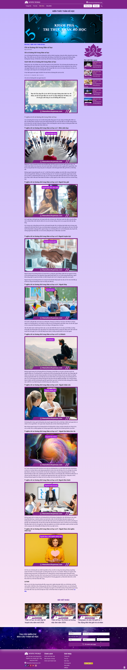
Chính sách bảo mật (49, 656)
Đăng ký (96, 6)
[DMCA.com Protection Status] (88, 663)
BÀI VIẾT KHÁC (63, 600)
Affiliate (66, 667)
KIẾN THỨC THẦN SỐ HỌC (63, 11)
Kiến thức (41, 6)
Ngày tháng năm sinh (73, 636)
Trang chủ (28, 6)
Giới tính (70, 631)
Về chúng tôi (67, 663)
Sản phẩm (49, 6)
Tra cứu (35, 6)
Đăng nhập (88, 6)
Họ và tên (85, 631)
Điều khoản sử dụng (49, 658)
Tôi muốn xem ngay (90, 644)
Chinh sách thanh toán (50, 661)
